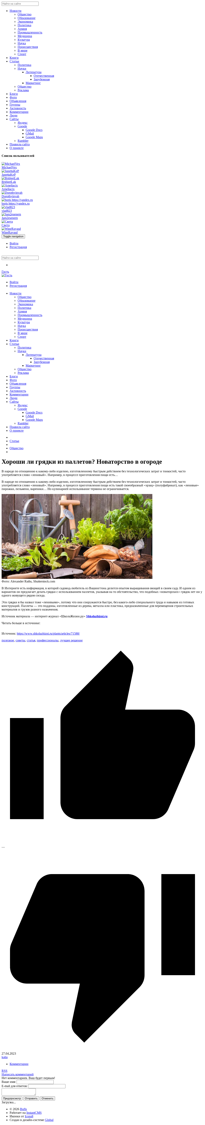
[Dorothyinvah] (12, 192)
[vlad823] (8, 207)
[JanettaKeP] (10, 171)
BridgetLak (9, 182)
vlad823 (7, 210)
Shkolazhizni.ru (97, 616)
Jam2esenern (10, 218)
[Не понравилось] (102, 1050)
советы (20, 640)
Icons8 (29, 1116)
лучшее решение (71, 640)
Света (6, 225)
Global (49, 1120)
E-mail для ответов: (15, 1086)
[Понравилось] (102, 843)
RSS (4, 1070)
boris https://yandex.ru (16, 203)
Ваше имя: (9, 1081)
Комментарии (19, 1064)
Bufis (23, 1109)
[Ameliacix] (10, 185)
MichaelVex (9, 167)
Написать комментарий (18, 1074)
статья (31, 640)
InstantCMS (34, 1112)
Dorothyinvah (10, 196)
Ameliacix (8, 189)
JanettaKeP (9, 174)
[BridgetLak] (10, 178)
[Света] (7, 221)
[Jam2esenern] (11, 214)
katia (5, 1057)
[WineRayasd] (11, 228)
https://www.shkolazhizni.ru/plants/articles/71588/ (48, 633)
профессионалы (47, 640)
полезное (8, 640)
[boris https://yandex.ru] (17, 200)
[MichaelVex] (11, 163)
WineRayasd (10, 232)
